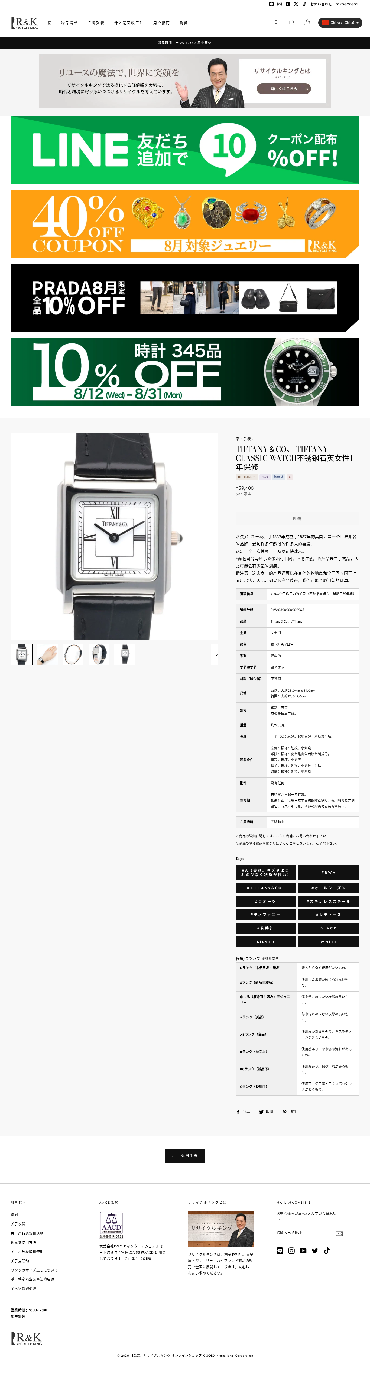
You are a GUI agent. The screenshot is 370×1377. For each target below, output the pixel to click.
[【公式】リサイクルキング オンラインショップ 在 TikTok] (327, 1250)
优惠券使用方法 (23, 1242)
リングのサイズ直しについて (34, 1270)
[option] (185, 43)
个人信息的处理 (23, 1288)
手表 (247, 438)
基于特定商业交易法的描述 (32, 1279)
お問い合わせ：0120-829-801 (334, 4)
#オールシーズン (328, 888)
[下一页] (214, 654)
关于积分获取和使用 (27, 1251)
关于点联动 (20, 1260)
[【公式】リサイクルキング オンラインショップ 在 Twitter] (315, 1250)
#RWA (329, 872)
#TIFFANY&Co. (266, 888)
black (328, 928)
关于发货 (18, 1223)
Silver (266, 941)
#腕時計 (265, 928)
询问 (184, 22)
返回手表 (188, 1155)
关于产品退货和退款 (27, 1233)
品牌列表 (96, 22)
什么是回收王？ (129, 22)
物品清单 (69, 22)
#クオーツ (266, 901)
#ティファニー (266, 914)
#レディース (329, 914)
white (328, 941)
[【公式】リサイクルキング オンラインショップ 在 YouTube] (303, 1250)
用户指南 (161, 22)
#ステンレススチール (329, 901)
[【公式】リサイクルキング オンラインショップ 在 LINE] (280, 1250)
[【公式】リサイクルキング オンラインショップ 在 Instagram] (291, 1250)
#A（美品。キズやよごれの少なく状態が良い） (266, 872)
